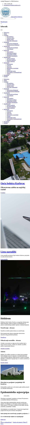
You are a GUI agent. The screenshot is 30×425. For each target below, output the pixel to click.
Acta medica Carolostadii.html (14, 72)
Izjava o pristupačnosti (6, 422)
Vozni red (9, 67)
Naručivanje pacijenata (12, 47)
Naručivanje (4, 22)
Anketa (8, 73)
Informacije (6, 62)
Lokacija (9, 65)
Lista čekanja (10, 49)
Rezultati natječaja (11, 60)
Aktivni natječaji (11, 58)
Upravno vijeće (10, 38)
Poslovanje (6, 50)
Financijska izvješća (11, 54)
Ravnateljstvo (10, 36)
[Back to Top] (1, 421)
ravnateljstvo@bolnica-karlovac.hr (12, 5)
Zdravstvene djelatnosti (12, 43)
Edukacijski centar (11, 71)
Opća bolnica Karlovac (13, 183)
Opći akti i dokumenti (12, 40)
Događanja (6, 75)
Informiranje (10, 64)
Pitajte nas (3, 419)
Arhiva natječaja (11, 61)
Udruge (8, 69)
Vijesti (5, 34)
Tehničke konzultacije (12, 56)
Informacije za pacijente (12, 68)
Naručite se (3, 337)
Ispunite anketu (4, 362)
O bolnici (6, 35)
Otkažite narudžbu (5, 348)
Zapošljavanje (7, 57)
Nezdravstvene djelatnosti (13, 45)
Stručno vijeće (10, 39)
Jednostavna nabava (11, 53)
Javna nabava (10, 51)
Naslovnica (6, 32)
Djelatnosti (6, 42)
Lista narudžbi (8, 251)
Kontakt (6, 76)
